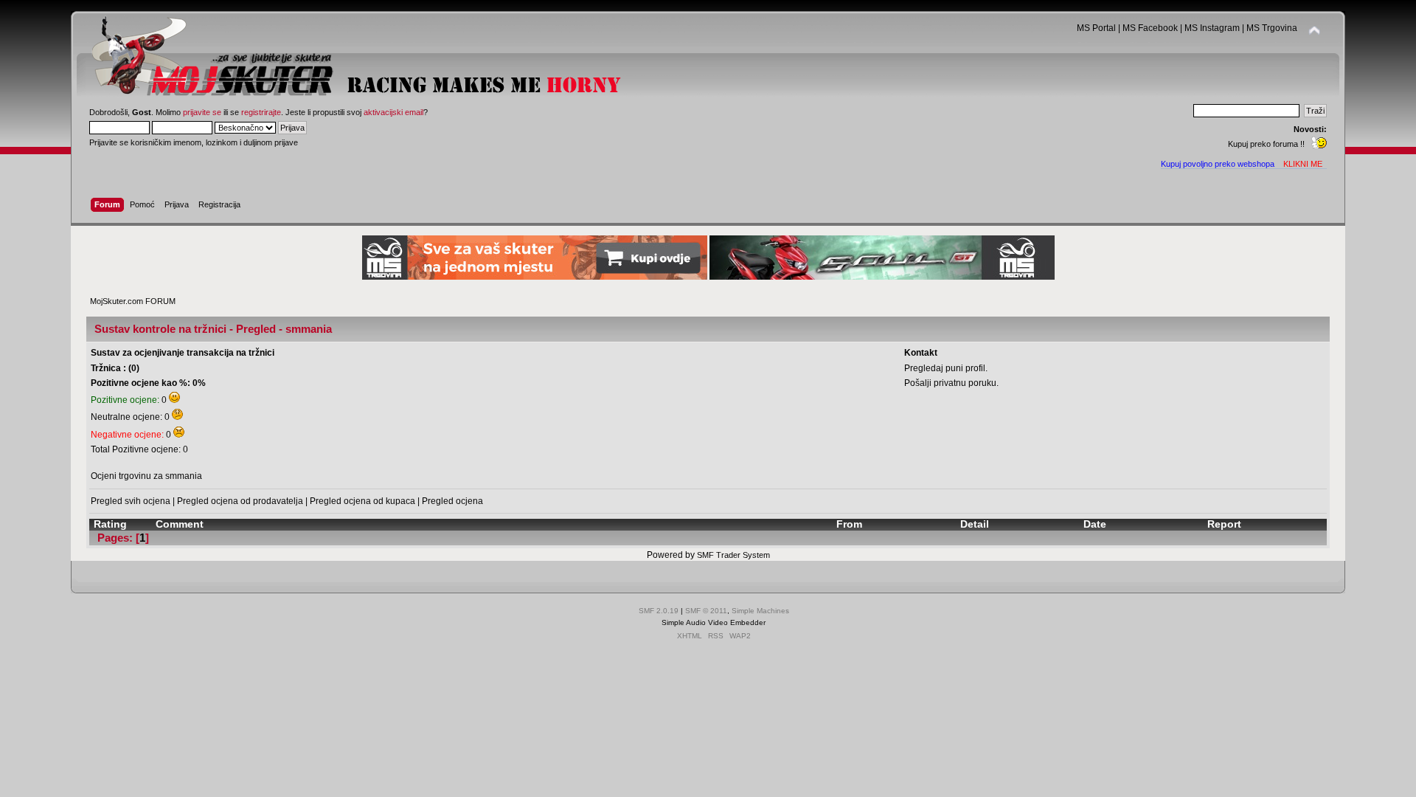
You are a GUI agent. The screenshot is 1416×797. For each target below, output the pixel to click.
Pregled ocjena (452, 501)
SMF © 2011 (706, 611)
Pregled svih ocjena (130, 501)
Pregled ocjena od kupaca (362, 501)
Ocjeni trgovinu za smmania (146, 476)
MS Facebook (1150, 28)
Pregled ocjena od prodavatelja (240, 501)
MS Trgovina (1271, 28)
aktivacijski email (393, 112)
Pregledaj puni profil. (946, 368)
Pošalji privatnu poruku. (951, 383)
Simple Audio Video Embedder (714, 622)
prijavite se (202, 112)
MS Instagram (1212, 28)
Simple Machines (760, 611)
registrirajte (261, 112)
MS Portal (1096, 28)
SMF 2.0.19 (658, 611)
